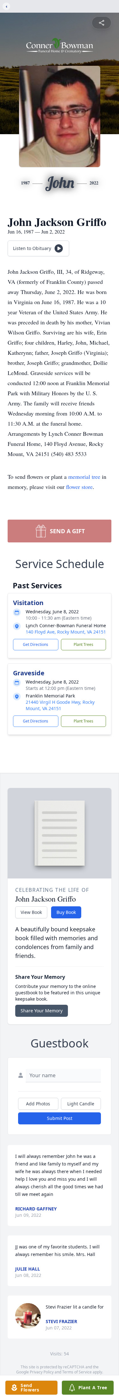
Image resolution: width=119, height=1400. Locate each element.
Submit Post (59, 1118)
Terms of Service (77, 1372)
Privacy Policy (42, 1372)
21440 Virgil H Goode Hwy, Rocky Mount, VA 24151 (60, 705)
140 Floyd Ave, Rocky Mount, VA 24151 (66, 632)
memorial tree (84, 476)
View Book (31, 912)
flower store (79, 487)
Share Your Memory (42, 1011)
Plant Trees (83, 644)
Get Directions (35, 644)
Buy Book (66, 912)
